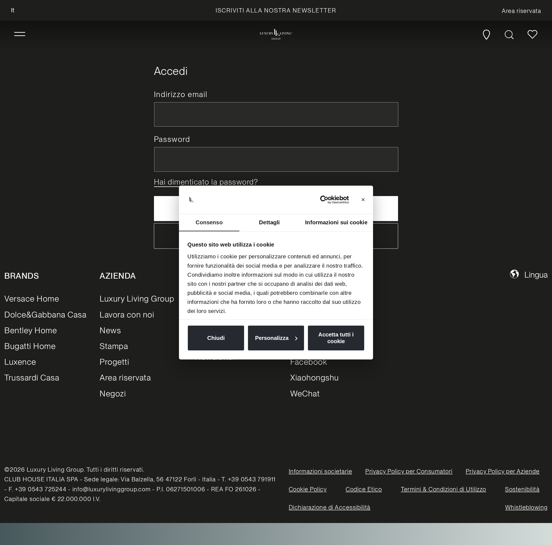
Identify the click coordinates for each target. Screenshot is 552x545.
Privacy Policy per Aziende (502, 471)
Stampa (114, 346)
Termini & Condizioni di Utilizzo (443, 489)
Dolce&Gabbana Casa (45, 314)
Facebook (308, 362)
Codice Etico (364, 489)
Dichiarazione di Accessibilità (330, 507)
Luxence (20, 362)
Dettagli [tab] (269, 222)
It (12, 10)
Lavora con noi (127, 314)
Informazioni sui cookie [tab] (336, 222)
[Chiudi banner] (363, 199)
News (110, 330)
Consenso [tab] (209, 222)
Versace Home (31, 298)
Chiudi (216, 338)
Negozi (113, 393)
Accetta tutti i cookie (336, 337)
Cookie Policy (308, 489)
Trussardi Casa (31, 377)
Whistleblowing (526, 507)
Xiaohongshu (314, 377)
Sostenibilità (522, 489)
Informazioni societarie (320, 471)
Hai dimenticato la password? (206, 182)
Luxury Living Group (137, 298)
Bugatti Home (30, 346)
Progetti (114, 362)
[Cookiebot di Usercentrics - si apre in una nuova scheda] (330, 200)
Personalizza (272, 338)
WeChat (305, 393)
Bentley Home (30, 330)
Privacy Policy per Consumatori (409, 471)
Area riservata (125, 377)
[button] (19, 34)
